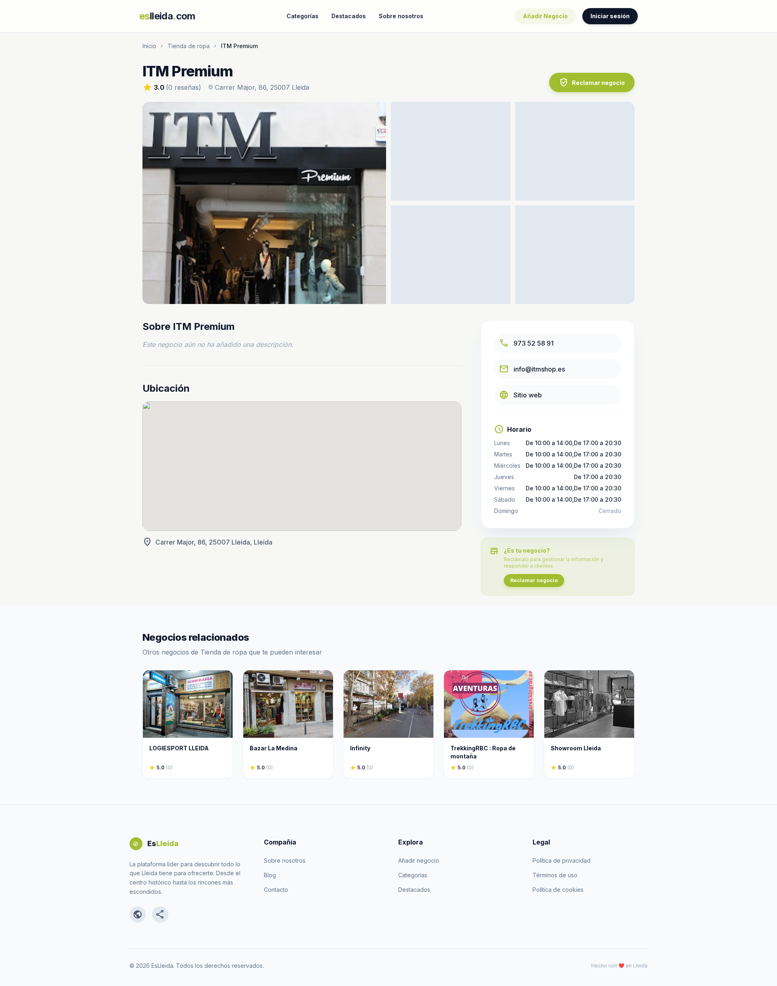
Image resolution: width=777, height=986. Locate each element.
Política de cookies (558, 889)
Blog (270, 875)
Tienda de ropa (189, 45)
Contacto (276, 889)
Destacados (348, 16)
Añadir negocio (418, 860)
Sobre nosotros (401, 16)
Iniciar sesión (610, 16)
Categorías (302, 16)
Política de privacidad (561, 860)
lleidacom (167, 16)
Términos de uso (555, 875)
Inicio (149, 45)
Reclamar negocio (592, 82)
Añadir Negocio (545, 16)
